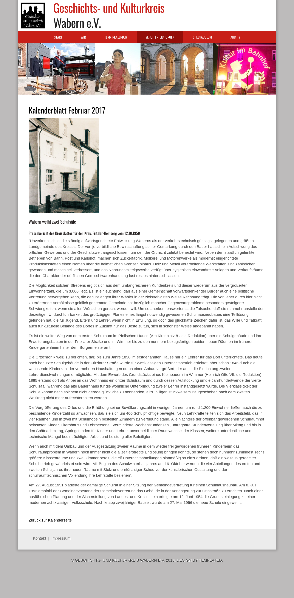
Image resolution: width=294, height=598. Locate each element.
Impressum (61, 538)
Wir (83, 37)
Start (58, 37)
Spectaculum (202, 37)
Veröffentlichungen (159, 37)
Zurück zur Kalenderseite (50, 520)
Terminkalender (115, 37)
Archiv (235, 37)
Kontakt (39, 538)
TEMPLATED (210, 560)
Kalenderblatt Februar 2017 (67, 110)
